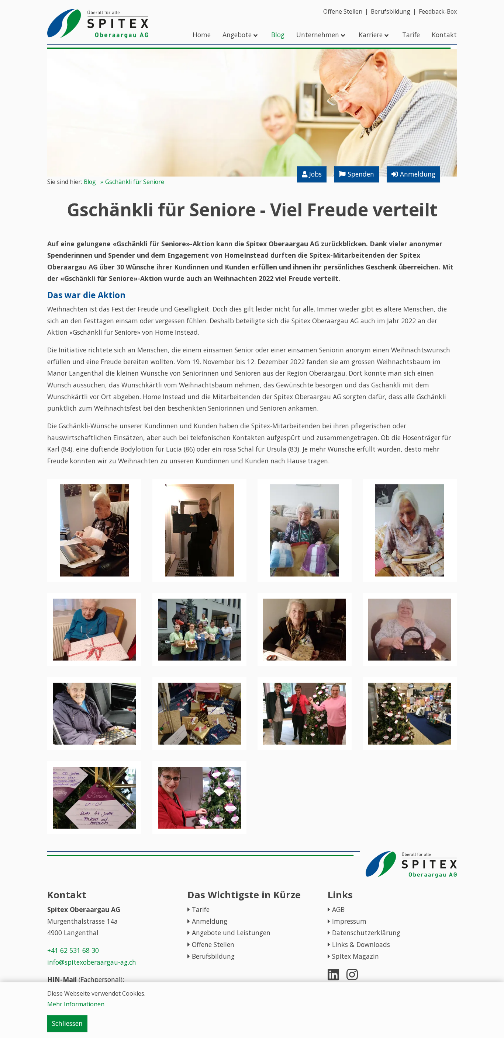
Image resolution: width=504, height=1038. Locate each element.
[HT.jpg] (94, 629)
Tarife (201, 909)
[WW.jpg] (94, 530)
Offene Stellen (213, 944)
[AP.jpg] (94, 713)
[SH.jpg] (199, 530)
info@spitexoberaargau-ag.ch (91, 962)
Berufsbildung (213, 956)
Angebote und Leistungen (231, 932)
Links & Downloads (361, 944)
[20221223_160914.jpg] (199, 713)
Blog (90, 182)
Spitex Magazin (355, 956)
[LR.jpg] (304, 530)
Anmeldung (209, 921)
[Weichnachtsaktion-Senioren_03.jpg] (409, 713)
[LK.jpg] (409, 530)
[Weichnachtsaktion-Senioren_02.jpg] (94, 797)
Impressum (349, 921)
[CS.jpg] (409, 629)
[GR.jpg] (304, 629)
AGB (338, 909)
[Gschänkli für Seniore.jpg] (199, 629)
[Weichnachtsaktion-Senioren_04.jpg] (304, 713)
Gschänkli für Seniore (134, 182)
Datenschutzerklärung (366, 932)
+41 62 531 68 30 (73, 950)
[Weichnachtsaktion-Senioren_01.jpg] (199, 797)
